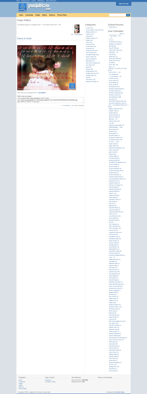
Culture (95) (89, 36)
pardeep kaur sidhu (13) (115, 288)
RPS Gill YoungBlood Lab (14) (117, 321)
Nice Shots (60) (90, 65)
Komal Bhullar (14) (114, 247)
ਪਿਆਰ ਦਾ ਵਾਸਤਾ (24, 38)
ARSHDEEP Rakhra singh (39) (117, 101)
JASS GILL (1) (113, 214)
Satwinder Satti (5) (114, 329)
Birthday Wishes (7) (91, 32)
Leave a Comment (79, 105)
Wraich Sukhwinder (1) (115, 362)
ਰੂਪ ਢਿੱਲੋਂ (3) (112, 62)
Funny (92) (89, 42)
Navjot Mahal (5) (113, 275)
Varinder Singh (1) (114, 356)
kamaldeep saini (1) (114, 236)
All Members (40, 0)
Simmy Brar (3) (113, 342)
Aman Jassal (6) (113, 84)
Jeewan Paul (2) (113, 230)
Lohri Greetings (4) (91, 58)
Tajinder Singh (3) (114, 354)
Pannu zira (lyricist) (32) (115, 286)
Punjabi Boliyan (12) (91, 71)
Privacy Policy (62, 15)
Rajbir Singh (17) (113, 298)
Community (29, 15)
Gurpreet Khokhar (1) (115, 174)
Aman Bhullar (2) (113, 82)
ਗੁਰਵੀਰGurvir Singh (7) (115, 44)
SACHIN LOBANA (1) (115, 325)
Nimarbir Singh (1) (114, 280)
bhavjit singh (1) (113, 112)
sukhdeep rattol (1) (114, 346)
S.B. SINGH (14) (113, 323)
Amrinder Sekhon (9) (115, 95)
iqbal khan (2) (113, 205)
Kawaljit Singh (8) (114, 245)
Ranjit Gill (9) (112, 302)
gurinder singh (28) (114, 160)
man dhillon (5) (113, 261)
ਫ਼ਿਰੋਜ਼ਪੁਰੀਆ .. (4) (113, 52)
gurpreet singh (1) (114, 166)
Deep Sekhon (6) (114, 129)
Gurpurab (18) (90, 48)
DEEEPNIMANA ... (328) (116, 127)
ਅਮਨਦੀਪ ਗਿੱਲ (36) (114, 48)
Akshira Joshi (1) (114, 78)
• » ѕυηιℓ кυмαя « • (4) (115, 76)
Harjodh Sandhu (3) (114, 183)
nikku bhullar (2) (113, 278)
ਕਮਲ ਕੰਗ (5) (112, 54)
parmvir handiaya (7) (115, 290)
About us (52, 15)
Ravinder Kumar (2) (114, 309)
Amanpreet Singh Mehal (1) (116, 88)
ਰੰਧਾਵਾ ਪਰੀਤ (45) (113, 64)
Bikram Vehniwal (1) (114, 117)
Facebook (48, 381)
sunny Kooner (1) (114, 352)
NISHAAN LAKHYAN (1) (115, 282)
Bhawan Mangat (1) (114, 115)
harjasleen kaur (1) (114, 181)
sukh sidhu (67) (113, 344)
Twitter (53, 381)
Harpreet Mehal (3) (114, 191)
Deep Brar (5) (113, 131)
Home (18, 0)
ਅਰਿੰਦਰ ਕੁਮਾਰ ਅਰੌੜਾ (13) (115, 50)
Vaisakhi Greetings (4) (92, 81)
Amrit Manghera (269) (115, 97)
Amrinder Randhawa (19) (116, 93)
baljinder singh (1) (114, 110)
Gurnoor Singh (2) (114, 164)
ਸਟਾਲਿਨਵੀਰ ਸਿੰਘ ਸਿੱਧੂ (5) (115, 42)
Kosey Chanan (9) (91, 56)
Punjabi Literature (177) (92, 73)
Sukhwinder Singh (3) (115, 350)
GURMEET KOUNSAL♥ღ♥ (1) (117, 162)
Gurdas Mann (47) (91, 46)
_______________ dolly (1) (116, 33)
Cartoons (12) (90, 34)
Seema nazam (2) (114, 331)
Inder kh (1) (112, 203)
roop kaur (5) (112, 319)
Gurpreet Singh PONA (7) (116, 176)
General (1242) (90, 44)
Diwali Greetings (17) (92, 38)
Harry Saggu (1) (113, 197)
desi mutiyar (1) (113, 133)
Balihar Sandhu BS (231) (116, 108)
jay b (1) (111, 222)
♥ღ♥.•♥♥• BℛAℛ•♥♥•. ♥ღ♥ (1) (117, 103)
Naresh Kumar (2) (114, 269)
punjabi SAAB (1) (113, 292)
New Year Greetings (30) (93, 63)
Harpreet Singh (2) (114, 195)
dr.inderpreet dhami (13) (115, 137)
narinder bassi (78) (114, 271)
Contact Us (48, 380)
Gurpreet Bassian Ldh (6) (116, 170)
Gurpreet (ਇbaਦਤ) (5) (115, 168)
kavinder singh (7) (114, 242)
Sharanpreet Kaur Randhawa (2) (118, 337)
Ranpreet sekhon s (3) (115, 306)
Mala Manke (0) (90, 61)
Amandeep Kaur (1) (114, 86)
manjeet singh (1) (114, 265)
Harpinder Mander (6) (115, 189)
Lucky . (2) (112, 257)
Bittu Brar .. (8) (113, 119)
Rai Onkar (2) (113, 294)
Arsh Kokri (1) (113, 99)
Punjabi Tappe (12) (91, 75)
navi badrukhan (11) (114, 273)
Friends (33, 0)
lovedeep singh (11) (114, 253)
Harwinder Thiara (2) (115, 199)
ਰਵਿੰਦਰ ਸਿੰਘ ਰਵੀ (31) (114, 60)
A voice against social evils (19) (94, 30)
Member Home (25, 0)
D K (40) (111, 123)
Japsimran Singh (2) (114, 209)
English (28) (89, 40)
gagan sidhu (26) (113, 146)
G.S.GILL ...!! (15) (114, 141)
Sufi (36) (88, 77)
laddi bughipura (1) (114, 249)
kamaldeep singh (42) (115, 238)
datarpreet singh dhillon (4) (116, 125)
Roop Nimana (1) (114, 317)
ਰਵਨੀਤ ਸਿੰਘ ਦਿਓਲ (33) (115, 58)
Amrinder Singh (119, 392)
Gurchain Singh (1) (114, 158)
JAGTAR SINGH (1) (114, 207)
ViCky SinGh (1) (113, 358)
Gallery (44, 15)
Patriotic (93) (89, 69)
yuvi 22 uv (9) (113, 364)
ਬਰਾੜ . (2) (111, 66)
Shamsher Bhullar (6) (115, 333)
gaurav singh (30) (114, 150)
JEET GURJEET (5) (114, 226)
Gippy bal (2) (112, 154)
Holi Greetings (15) (91, 52)
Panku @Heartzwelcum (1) (116, 284)
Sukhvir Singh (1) (114, 348)
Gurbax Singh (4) (114, 156)
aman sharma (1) (114, 80)
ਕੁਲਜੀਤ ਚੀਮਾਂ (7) (113, 56)
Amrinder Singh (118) (115, 90)
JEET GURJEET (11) (115, 228)
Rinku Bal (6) (112, 313)
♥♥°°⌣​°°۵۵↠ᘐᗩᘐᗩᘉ (77, 34)
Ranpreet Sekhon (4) (115, 304)
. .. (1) (110, 38)
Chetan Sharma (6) (114, 121)
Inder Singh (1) (113, 201)
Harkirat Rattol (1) (114, 187)
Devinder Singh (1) (114, 135)
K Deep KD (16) (113, 234)
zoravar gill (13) (113, 370)
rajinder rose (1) (113, 300)
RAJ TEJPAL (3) (113, 296)
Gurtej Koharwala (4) (92, 50)
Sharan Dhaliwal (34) (115, 335)
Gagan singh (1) (113, 143)
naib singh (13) (113, 267)
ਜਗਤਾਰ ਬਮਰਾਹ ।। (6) (114, 72)
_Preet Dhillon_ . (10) (115, 35)
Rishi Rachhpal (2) (114, 315)
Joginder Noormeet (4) (115, 232)
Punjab (37, 15)
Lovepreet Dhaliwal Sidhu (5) (117, 255)
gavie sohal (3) (113, 152)
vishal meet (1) (113, 360)
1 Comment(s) (66, 105)
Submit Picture (113, 27)
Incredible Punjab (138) (92, 54)
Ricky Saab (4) (113, 311)
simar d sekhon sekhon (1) (116, 339)
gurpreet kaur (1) (114, 172)
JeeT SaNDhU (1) (114, 224)
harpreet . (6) (112, 193)
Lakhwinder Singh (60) (115, 251)
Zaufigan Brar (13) (114, 366)
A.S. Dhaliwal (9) (113, 74)
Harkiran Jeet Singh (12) (116, 185)
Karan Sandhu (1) (114, 240)
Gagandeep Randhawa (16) (116, 148)
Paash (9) (88, 67)
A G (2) (111, 40)
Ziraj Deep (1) (113, 368)
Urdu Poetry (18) (90, 79)
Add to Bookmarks (51, 0)
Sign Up (121, 3)
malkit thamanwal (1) (114, 259)
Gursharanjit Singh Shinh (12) (117, 179)
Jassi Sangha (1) (114, 218)
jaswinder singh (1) (114, 220)
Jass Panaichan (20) (115, 216)
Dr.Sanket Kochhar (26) (115, 139)
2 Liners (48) (89, 28)
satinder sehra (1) (114, 327)
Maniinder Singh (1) (114, 263)
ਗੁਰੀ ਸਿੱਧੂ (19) (112, 46)
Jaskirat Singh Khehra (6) (116, 212)
